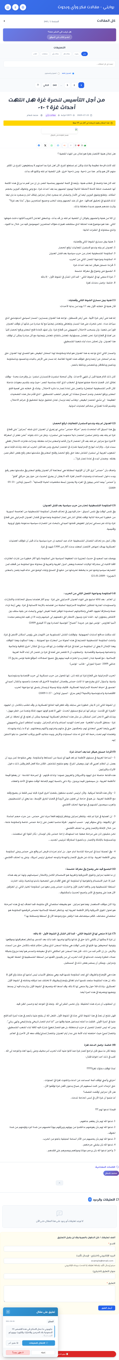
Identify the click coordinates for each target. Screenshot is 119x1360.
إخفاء (43, 1352)
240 (55, 85)
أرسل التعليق (107, 1308)
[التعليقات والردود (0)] (71, 145)
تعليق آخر (12, 1343)
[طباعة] (58, 145)
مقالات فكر (67, 54)
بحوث (76, 54)
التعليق (111, 1283)
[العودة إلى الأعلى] (59, 1182)
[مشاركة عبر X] (45, 145)
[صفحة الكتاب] (15, 7)
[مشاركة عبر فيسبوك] (39, 145)
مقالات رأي (55, 54)
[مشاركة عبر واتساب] (52, 145)
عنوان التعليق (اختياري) (104, 1271)
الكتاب (35, 54)
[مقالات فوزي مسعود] (23, 7)
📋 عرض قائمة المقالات (59, 1354)
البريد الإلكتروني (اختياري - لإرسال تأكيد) (90, 1260)
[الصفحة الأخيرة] (38, 85)
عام (84, 54)
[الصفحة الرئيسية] (8, 7)
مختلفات (44, 54)
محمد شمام (32, 115)
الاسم (111, 1243)
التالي (46, 85)
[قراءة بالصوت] (64, 145)
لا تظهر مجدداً (17, 1352)
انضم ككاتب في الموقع (59, 37)
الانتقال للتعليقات (37, 1343)
